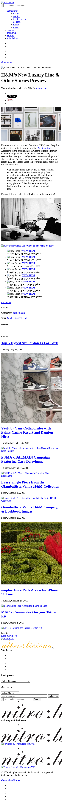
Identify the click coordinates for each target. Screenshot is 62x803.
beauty (16, 13)
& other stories (14, 318)
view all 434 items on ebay (40, 245)
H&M (24, 318)
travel (16, 27)
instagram (11, 32)
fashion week (19, 19)
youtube (11, 30)
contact (10, 35)
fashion (16, 16)
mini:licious (12, 38)
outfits (16, 24)
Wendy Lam (41, 88)
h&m (22, 312)
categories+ (12, 11)
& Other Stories (45, 148)
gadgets (16, 22)
